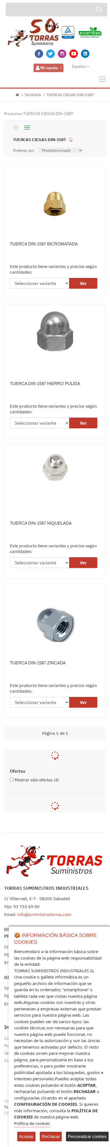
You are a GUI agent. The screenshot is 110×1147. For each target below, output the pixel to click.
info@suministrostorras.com (44, 914)
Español (79, 66)
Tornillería (33, 94)
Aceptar (26, 1136)
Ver (83, 283)
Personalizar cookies (87, 1136)
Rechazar (51, 1136)
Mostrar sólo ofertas (37, 780)
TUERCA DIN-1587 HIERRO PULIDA (45, 383)
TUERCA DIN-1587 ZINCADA (38, 662)
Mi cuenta (49, 67)
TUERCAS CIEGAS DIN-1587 (70, 94)
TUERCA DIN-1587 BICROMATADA (44, 243)
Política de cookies (32, 1123)
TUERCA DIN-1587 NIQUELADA (41, 523)
